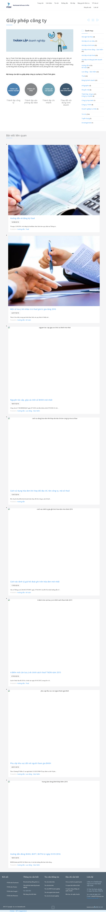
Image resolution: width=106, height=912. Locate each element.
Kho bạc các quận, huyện (73, 894)
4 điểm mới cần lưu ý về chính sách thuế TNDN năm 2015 (35, 672)
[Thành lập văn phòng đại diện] (31, 90)
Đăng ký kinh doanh (88, 80)
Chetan (12, 911)
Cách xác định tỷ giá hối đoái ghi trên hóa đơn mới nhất (35, 581)
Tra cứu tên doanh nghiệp (52, 896)
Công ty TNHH (86, 105)
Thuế (83, 76)
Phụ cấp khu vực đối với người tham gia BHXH (30, 763)
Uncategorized (86, 123)
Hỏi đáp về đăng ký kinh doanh (92, 60)
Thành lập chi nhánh (48, 101)
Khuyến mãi (85, 90)
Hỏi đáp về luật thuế (88, 55)
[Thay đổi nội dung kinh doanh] (66, 90)
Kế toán (84, 67)
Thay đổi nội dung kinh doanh (66, 102)
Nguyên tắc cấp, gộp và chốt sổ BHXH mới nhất (31, 400)
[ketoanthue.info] (17, 5)
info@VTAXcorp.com (97, 896)
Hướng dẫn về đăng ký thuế (22, 218)
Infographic (85, 86)
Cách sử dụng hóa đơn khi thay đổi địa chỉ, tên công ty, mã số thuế (40, 491)
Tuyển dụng (86, 118)
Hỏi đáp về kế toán (88, 45)
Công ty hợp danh (87, 100)
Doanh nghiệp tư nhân (89, 109)
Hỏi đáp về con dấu (88, 41)
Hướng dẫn (85, 65)
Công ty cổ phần (87, 96)
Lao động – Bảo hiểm (89, 72)
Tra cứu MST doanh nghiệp (52, 889)
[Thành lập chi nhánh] (48, 90)
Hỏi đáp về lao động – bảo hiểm (92, 50)
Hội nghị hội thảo (87, 37)
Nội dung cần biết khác (29, 894)
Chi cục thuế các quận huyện (74, 882)
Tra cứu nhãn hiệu (50, 882)
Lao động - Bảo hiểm (33, 411)
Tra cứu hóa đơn (49, 885)
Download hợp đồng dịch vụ (31, 882)
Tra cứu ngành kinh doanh (52, 892)
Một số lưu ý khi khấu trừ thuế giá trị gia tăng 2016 (33, 309)
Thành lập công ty (13, 101)
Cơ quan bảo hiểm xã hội (73, 885)
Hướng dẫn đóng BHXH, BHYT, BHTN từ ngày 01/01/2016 (35, 854)
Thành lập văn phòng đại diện (31, 101)
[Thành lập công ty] (13, 90)
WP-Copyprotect (21, 911)
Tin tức (84, 114)
